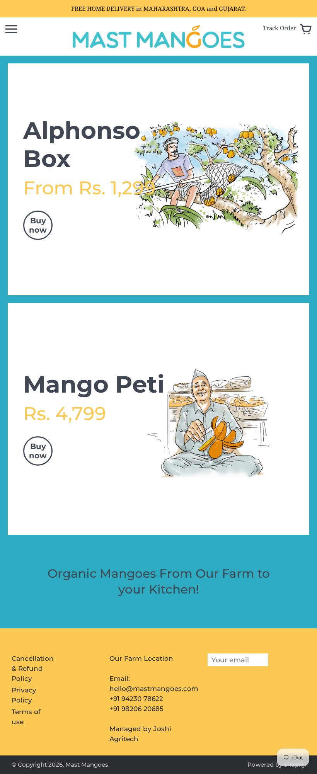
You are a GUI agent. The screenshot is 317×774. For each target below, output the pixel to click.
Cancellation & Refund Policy (33, 668)
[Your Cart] (306, 29)
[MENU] (11, 29)
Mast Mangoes (86, 764)
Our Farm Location (141, 658)
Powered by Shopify (276, 764)
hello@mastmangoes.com (153, 688)
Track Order (279, 28)
